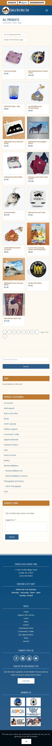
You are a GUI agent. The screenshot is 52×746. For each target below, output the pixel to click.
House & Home (10, 455)
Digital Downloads (11, 439)
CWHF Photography (13, 486)
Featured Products (11, 445)
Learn (26, 618)
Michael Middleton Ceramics (16, 476)
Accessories (8, 403)
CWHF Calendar (10, 424)
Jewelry (6, 460)
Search (26, 366)
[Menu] (46, 10)
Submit (12, 537)
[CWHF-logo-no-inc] (21, 10)
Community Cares (26, 628)
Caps (6, 450)
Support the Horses (26, 615)
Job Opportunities (26, 634)
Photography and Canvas (14, 481)
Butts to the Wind (11, 413)
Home (26, 611)
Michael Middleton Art (14, 471)
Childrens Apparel (10, 429)
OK (26, 741)
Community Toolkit (11, 434)
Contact (26, 641)
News (26, 621)
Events (26, 625)
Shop (26, 638)
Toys (6, 491)
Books (6, 418)
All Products (11, 19)
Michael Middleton (11, 465)
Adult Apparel (9, 408)
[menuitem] (46, 10)
